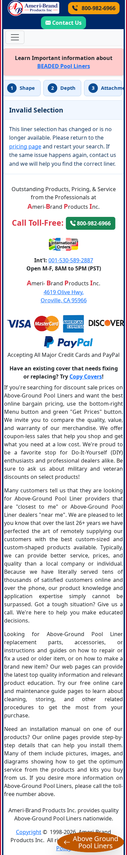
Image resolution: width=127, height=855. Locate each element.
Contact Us (67, 22)
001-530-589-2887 (70, 260)
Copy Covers (85, 376)
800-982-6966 (97, 8)
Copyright (28, 832)
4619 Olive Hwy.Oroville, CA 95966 (64, 296)
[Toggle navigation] (14, 37)
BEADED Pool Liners (63, 66)
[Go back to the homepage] (33, 8)
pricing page (25, 146)
